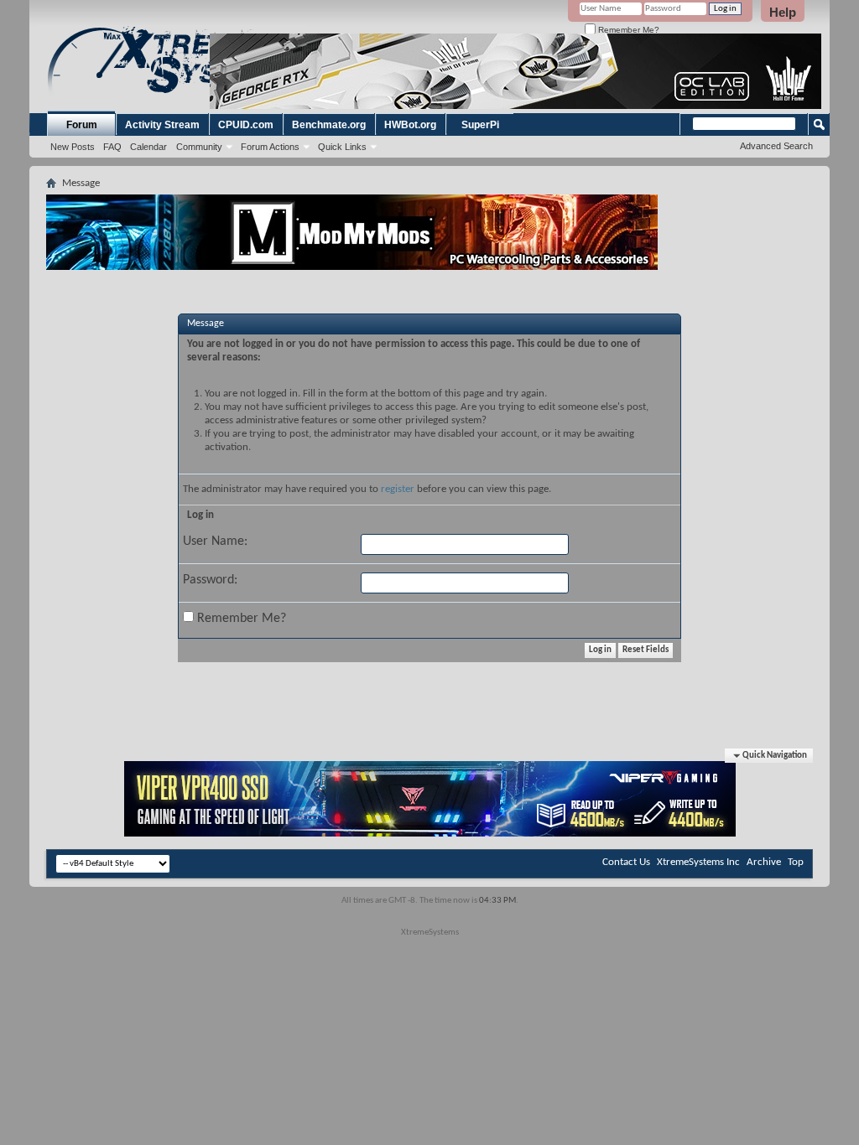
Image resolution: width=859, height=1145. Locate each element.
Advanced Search (776, 146)
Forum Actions (270, 147)
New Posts (72, 147)
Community (199, 147)
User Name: (215, 541)
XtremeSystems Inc (698, 862)
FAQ (112, 147)
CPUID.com (245, 125)
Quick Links (342, 147)
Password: (210, 580)
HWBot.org (410, 125)
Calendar (148, 147)
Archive (764, 862)
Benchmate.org (329, 125)
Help (782, 12)
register (397, 489)
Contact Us (626, 862)
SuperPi (480, 125)
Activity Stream (162, 125)
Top (796, 862)
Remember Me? (627, 29)
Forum (81, 125)
